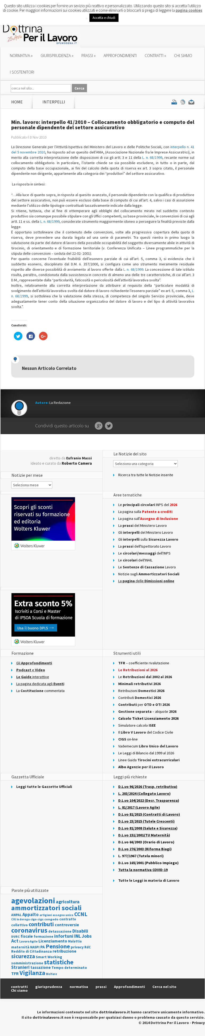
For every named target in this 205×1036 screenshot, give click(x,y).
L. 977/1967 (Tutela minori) (141, 855)
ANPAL (16, 915)
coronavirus (29, 930)
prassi (88, 55)
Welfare (51, 974)
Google (98, 426)
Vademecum (148, 746)
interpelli (53, 101)
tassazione (40, 967)
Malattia (75, 941)
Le (145, 676)
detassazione (60, 931)
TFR (15, 973)
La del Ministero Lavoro (142, 525)
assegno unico (63, 915)
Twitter (109, 426)
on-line (128, 739)
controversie (67, 924)
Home (17, 101)
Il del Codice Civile (145, 732)
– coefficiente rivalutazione (143, 663)
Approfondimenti (129, 986)
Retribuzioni (141, 690)
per (144, 704)
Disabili (80, 931)
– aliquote (147, 711)
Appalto (30, 914)
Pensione (58, 946)
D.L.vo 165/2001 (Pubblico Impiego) (148, 862)
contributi (41, 924)
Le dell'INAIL (135, 560)
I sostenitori (22, 72)
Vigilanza (32, 973)
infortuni (63, 936)
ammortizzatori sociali (46, 907)
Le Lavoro (147, 567)
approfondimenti (120, 55)
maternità (20, 947)
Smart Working (49, 956)
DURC (15, 936)
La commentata (40, 690)
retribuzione (64, 951)
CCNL (80, 914)
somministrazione (27, 963)
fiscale (27, 936)
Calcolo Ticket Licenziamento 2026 (148, 718)
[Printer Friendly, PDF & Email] (183, 101)
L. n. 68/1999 (152, 157)
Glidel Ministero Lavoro (145, 532)
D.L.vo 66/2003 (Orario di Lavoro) (146, 842)
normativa (21, 55)
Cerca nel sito (164, 986)
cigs (40, 919)
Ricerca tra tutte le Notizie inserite (145, 474)
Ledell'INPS (144, 553)
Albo (141, 766)
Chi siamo (183, 55)
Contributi (139, 697)
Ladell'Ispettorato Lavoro (144, 546)
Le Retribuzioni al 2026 (137, 669)
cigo (33, 919)
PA (42, 946)
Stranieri (20, 967)
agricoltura (68, 902)
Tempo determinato (69, 967)
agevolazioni (33, 900)
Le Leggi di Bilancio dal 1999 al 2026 (146, 753)
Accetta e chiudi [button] (104, 17)
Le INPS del (147, 504)
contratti (155, 55)
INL (77, 936)
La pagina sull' (148, 518)
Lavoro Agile (28, 941)
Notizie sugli (148, 574)
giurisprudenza (57, 55)
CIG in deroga (20, 919)
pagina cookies (189, 10)
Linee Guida (149, 760)
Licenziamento (52, 941)
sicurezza (23, 956)
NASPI (35, 947)
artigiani (46, 915)
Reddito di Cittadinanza (31, 951)
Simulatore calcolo (137, 725)
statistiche (58, 962)
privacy (77, 947)
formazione (43, 936)
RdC (87, 947)
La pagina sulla (145, 511)
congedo (51, 919)
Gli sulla (148, 539)
